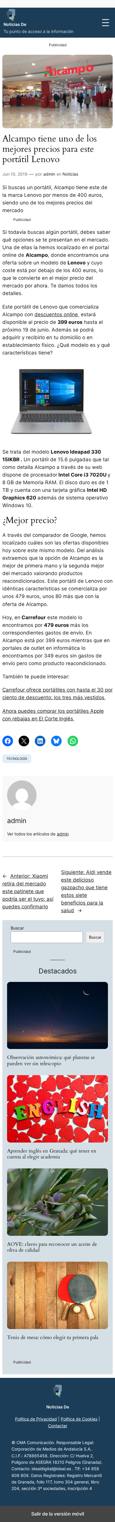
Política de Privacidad (36, 1418)
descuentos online (56, 314)
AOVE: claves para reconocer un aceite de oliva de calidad (52, 1247)
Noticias (70, 173)
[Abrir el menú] (105, 23)
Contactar (57, 1425)
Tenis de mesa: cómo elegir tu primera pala (52, 1338)
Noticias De (15, 24)
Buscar (17, 927)
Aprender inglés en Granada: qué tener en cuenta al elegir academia (51, 1154)
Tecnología (16, 759)
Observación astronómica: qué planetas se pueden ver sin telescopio (51, 1060)
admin (49, 173)
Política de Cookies (79, 1418)
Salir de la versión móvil (57, 1514)
